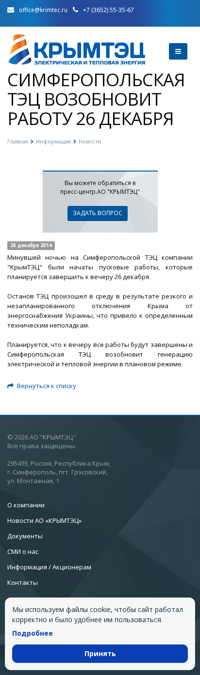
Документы (25, 536)
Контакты (22, 582)
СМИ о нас (22, 551)
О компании (26, 505)
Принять (100, 653)
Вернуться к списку (46, 385)
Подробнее (32, 633)
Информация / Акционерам (49, 567)
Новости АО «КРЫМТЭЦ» (44, 520)
